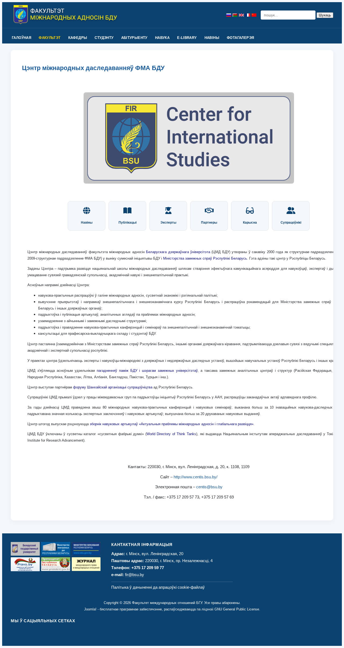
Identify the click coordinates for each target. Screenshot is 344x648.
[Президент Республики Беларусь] (55, 564)
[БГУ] (25, 549)
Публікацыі (128, 222)
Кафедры (77, 38)
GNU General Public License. (237, 609)
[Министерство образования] (86, 549)
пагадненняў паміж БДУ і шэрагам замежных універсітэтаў (147, 371)
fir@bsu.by (134, 574)
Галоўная (21, 38)
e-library (187, 38)
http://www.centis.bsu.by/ (195, 477)
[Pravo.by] (25, 564)
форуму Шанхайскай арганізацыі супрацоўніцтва (112, 387)
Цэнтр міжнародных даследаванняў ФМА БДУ (93, 68)
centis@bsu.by (209, 487)
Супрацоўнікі (291, 222)
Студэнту (104, 38)
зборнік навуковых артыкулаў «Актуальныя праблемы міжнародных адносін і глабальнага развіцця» (171, 424)
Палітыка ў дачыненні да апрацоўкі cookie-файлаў (158, 587)
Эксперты (168, 222)
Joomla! (90, 609)
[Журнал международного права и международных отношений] (86, 564)
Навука (162, 38)
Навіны (212, 38)
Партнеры (209, 222)
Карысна (250, 222)
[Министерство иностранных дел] (55, 549)
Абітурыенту (134, 38)
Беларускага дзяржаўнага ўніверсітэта (178, 252)
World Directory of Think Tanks (171, 434)
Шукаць (325, 15)
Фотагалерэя (240, 38)
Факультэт (50, 38)
